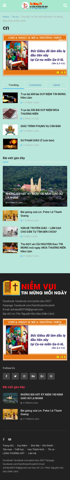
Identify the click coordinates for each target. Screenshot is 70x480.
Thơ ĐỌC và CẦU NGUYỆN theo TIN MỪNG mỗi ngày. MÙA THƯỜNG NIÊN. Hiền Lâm (43, 248)
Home (6, 17)
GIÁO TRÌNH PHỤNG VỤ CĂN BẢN (41, 126)
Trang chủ (8, 445)
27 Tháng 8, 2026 (30, 221)
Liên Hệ (32, 453)
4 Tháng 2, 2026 (30, 236)
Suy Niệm (22, 445)
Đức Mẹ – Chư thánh (42, 445)
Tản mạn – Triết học (13, 449)
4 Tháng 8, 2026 (15, 203)
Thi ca (15, 17)
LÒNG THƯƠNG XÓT (13, 453)
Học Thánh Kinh (36, 449)
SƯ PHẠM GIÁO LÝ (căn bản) (37, 140)
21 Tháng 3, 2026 (30, 256)
